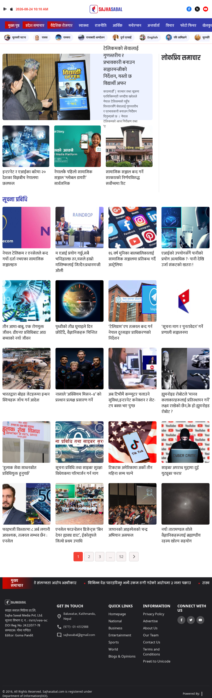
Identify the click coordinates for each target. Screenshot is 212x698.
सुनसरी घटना (19, 37)
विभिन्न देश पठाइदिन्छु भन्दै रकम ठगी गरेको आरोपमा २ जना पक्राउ (120, 583)
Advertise (150, 621)
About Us (150, 628)
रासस (44, 37)
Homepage (117, 614)
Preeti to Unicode (156, 661)
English (152, 37)
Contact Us (151, 642)
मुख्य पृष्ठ (13, 26)
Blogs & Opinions (122, 656)
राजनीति (100, 26)
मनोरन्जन (135, 26)
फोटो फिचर (188, 26)
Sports (113, 642)
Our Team (151, 635)
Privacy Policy (153, 614)
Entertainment (119, 635)
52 (121, 556)
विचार (170, 26)
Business (115, 628)
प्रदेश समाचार (35, 26)
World (113, 649)
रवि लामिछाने (180, 37)
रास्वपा (66, 37)
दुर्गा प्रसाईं (125, 37)
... (110, 556)
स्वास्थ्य (84, 26)
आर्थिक (117, 26)
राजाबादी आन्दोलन (95, 37)
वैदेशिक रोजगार (61, 26)
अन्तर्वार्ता (153, 26)
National (115, 621)
